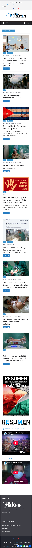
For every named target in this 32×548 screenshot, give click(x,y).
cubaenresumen (17, 55)
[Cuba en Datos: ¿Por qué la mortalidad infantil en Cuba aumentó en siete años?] (16, 184)
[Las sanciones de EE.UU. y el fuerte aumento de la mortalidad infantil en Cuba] (16, 230)
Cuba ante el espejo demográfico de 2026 (12, 96)
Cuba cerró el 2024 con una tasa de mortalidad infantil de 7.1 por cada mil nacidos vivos (15, 284)
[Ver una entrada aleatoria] (28, 23)
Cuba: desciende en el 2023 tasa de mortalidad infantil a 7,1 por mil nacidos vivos (15, 358)
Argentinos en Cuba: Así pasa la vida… (14, 429)
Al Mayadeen (5, 528)
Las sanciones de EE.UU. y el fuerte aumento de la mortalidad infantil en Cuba (15, 249)
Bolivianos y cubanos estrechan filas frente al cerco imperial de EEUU (17, 5)
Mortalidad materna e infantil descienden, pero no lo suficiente (15, 321)
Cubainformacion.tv (7, 531)
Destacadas (10, 52)
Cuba (5, 52)
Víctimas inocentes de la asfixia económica (13, 166)
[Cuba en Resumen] (3, 23)
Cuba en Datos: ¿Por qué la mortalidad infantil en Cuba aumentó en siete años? (14, 200)
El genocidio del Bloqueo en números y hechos (14, 127)
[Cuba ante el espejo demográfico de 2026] (16, 81)
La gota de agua (7, 458)
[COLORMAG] (11, 502)
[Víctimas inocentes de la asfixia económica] (16, 152)
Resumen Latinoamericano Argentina (11, 525)
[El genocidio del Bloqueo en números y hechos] (16, 113)
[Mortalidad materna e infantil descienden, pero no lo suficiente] (16, 304)
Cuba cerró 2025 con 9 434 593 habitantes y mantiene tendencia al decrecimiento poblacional (14, 62)
